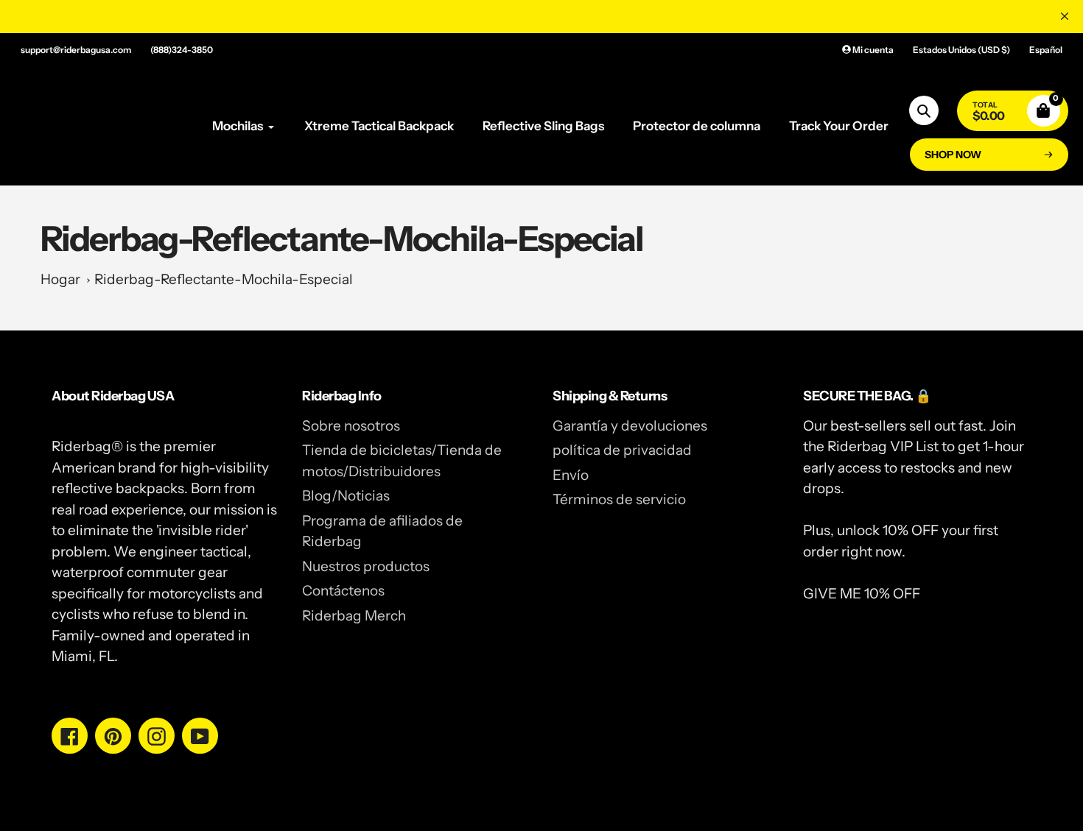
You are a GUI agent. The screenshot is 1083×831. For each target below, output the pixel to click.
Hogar (60, 279)
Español (1045, 49)
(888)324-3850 (181, 49)
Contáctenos (343, 590)
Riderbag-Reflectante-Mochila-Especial (223, 279)
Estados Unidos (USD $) (961, 49)
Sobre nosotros (351, 425)
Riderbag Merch (354, 615)
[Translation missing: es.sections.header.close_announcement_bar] (1064, 16)
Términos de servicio (619, 499)
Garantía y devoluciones (630, 425)
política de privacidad (622, 450)
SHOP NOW (953, 154)
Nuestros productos (366, 566)
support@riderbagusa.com (76, 49)
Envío (571, 475)
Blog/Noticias (346, 495)
